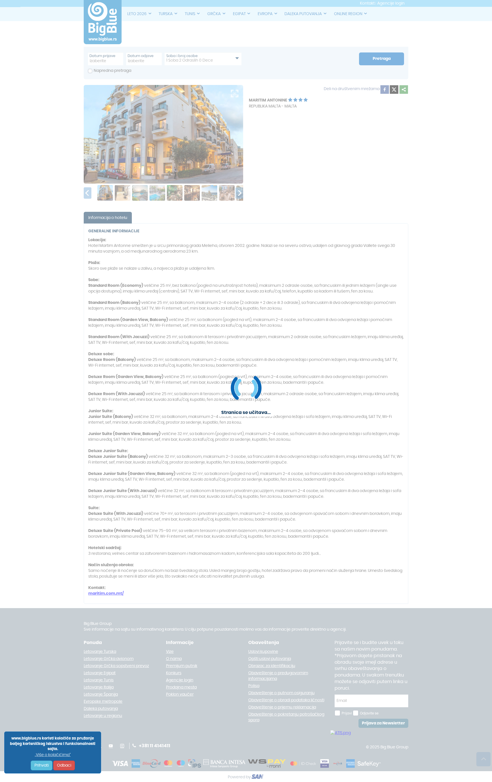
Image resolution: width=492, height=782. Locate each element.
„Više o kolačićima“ (53, 755)
